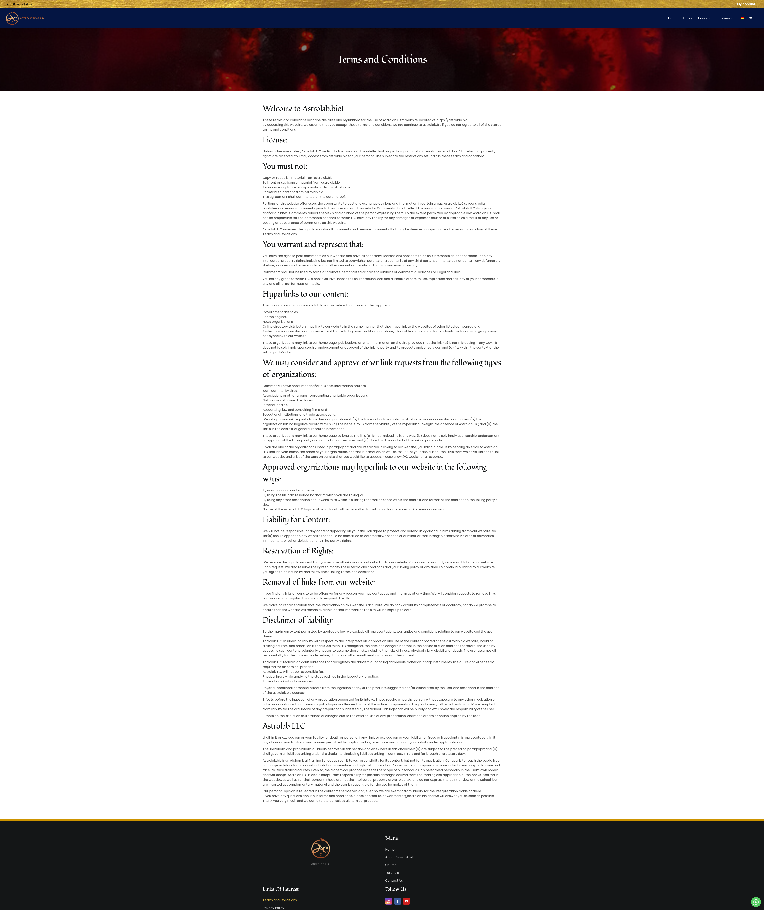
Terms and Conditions (280, 900)
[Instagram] (388, 901)
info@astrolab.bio (20, 4)
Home (390, 849)
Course (390, 865)
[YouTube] (406, 901)
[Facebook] (397, 901)
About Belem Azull (399, 857)
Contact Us (394, 880)
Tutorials (392, 872)
